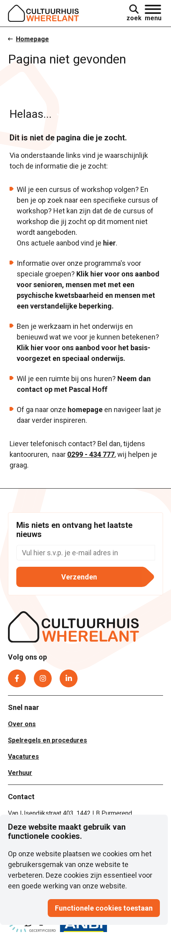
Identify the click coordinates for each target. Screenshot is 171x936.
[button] (153, 13)
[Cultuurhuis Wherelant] (73, 628)
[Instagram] (43, 678)
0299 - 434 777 (91, 454)
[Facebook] (17, 678)
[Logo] (43, 13)
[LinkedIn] (69, 678)
